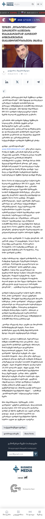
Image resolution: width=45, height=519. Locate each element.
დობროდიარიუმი (11, 433)
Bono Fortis (29, 433)
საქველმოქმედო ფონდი (14, 427)
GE (38, 4)
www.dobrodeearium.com (13, 149)
